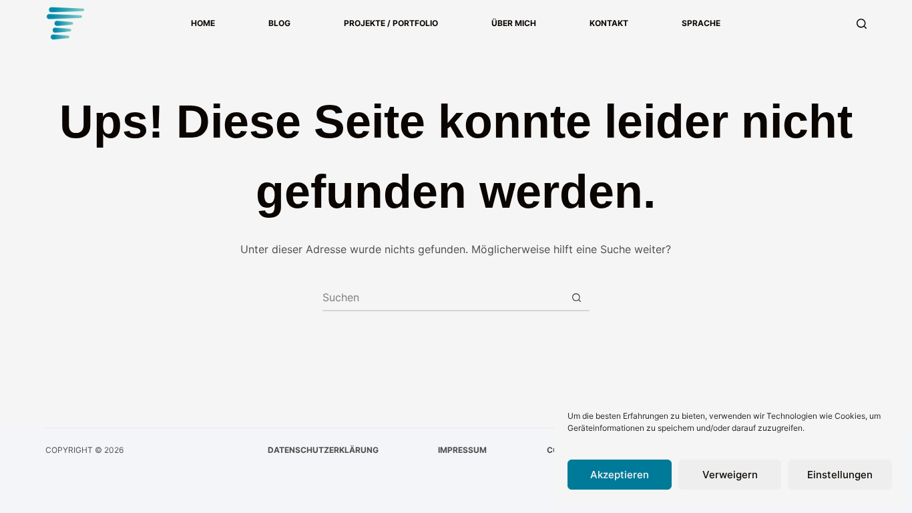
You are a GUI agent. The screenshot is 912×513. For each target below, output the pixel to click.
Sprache (701, 23)
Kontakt (609, 23)
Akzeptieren (619, 474)
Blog (279, 23)
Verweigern (730, 474)
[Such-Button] (577, 297)
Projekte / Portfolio (391, 23)
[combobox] (443, 297)
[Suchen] (862, 24)
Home (203, 23)
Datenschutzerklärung (323, 450)
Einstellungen (840, 474)
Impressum (462, 450)
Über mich (513, 23)
